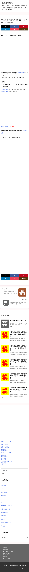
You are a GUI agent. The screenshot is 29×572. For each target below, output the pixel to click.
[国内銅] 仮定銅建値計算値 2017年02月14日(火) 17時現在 (18, 376)
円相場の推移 (4, 89)
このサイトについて (6, 441)
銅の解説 (3, 526)
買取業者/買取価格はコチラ (18, 320)
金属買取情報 (4, 450)
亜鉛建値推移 (4, 456)
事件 (2, 502)
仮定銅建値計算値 (5, 509)
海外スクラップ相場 (6, 452)
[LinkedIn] (5, 29)
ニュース (3, 499)
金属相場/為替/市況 (6, 522)
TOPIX (2, 464)
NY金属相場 (4, 492)
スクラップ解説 (5, 446)
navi (2, 488)
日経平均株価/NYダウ (6, 461)
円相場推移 (3, 463)
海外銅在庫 (3, 460)
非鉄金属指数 (4, 126)
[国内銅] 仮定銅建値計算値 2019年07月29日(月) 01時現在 (18, 348)
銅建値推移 (3, 455)
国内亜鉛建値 (4, 512)
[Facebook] (14, 26)
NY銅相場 (3, 495)
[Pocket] (14, 29)
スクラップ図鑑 (5, 444)
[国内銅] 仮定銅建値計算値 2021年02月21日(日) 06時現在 (18, 334)
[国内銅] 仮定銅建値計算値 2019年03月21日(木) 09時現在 (18, 362)
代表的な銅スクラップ (6, 505)
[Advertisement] (14, 52)
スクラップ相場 (5, 447)
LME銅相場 (3, 485)
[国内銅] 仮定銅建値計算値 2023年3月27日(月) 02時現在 (18, 390)
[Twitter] (5, 26)
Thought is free (23, 568)
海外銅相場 (3, 458)
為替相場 (3, 519)
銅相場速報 (3, 449)
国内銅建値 (20, 73)
